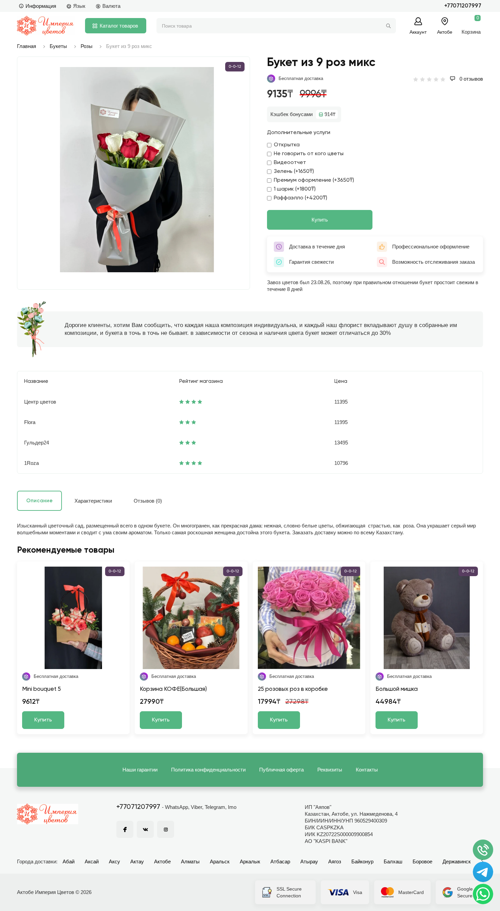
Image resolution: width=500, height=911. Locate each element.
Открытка (287, 145)
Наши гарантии (139, 769)
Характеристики (93, 501)
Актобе (162, 861)
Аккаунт (418, 31)
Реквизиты (329, 769)
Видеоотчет (290, 162)
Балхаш (393, 861)
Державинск (457, 861)
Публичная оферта (281, 769)
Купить (320, 220)
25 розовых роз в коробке (293, 689)
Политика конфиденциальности (208, 769)
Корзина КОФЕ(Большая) (173, 689)
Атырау (309, 861)
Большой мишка (397, 689)
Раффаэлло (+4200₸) (300, 198)
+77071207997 (462, 6)
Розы (87, 46)
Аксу (114, 861)
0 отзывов (470, 79)
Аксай (92, 861)
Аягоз (334, 861)
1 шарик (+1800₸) (295, 189)
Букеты (58, 46)
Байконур (362, 861)
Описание (39, 500)
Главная (26, 46)
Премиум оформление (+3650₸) (314, 180)
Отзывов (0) (148, 501)
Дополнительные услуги (298, 132)
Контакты (367, 769)
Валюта (111, 6)
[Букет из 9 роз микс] (136, 169)
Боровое (422, 861)
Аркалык (250, 861)
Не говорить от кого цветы (309, 154)
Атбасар (280, 861)
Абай (68, 861)
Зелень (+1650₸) (294, 171)
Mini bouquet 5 (41, 689)
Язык (79, 6)
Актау (137, 861)
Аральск (220, 861)
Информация (41, 6)
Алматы (190, 861)
